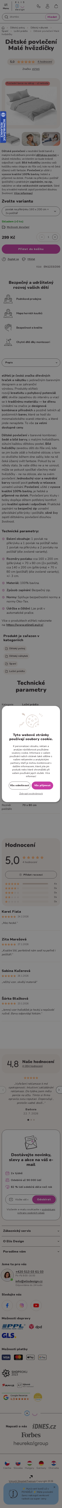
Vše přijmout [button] (42, 785)
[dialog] (31, 754)
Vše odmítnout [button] (19, 785)
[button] (31, 793)
